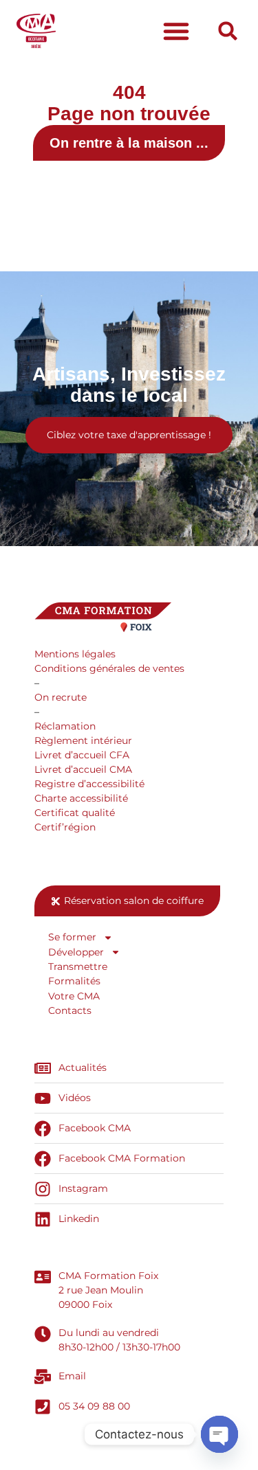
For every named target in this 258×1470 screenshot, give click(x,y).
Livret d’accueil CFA (81, 755)
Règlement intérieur (83, 740)
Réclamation (65, 726)
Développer (76, 952)
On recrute (60, 697)
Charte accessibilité (81, 798)
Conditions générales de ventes (109, 668)
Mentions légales (75, 654)
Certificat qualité (74, 812)
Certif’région (65, 827)
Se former (72, 937)
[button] (176, 31)
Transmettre (77, 966)
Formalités (74, 981)
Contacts (70, 1010)
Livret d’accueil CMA (83, 769)
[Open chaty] (219, 1434)
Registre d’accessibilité (89, 784)
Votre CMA (74, 996)
